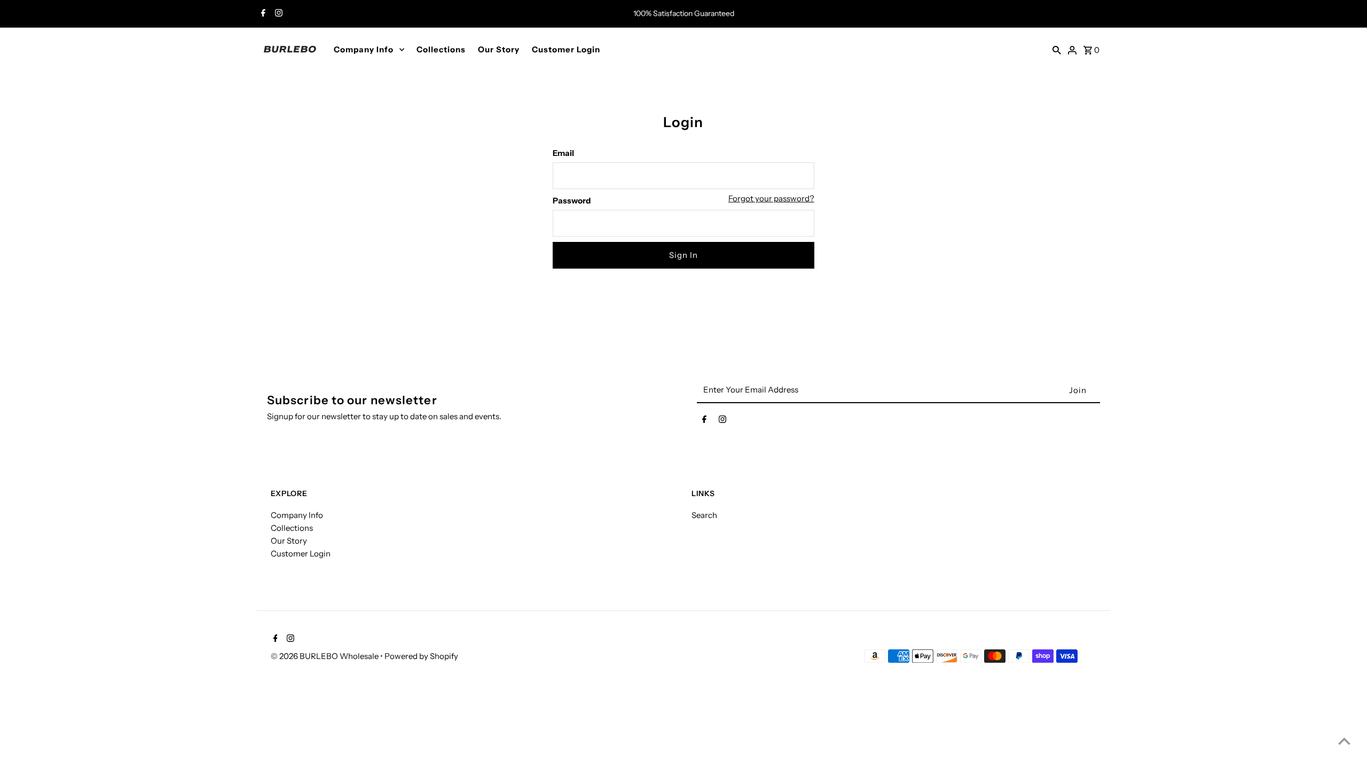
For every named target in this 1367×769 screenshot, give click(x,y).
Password (572, 200)
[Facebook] (261, 14)
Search (704, 515)
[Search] (1057, 49)
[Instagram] (277, 14)
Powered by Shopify (421, 656)
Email (563, 153)
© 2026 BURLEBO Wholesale (325, 656)
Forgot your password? (771, 198)
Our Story (499, 49)
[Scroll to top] (1344, 741)
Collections (441, 49)
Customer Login (566, 49)
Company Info (364, 49)
